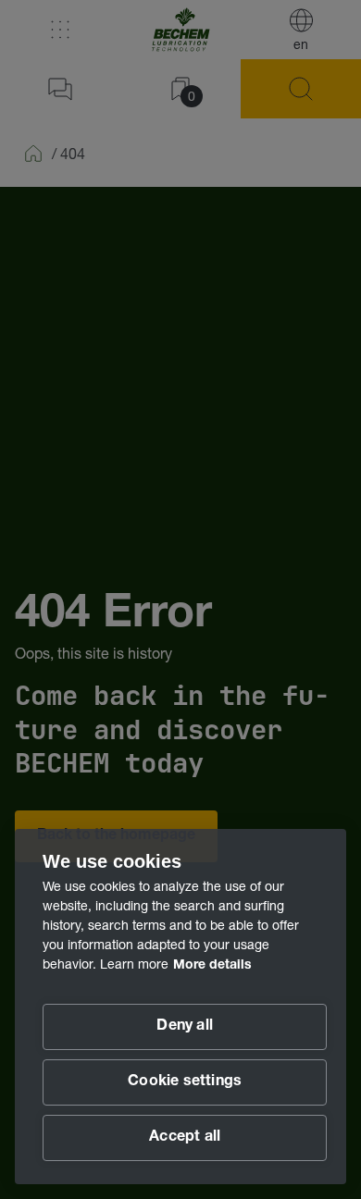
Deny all (184, 1027)
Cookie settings (185, 1082)
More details (212, 965)
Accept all (184, 1138)
